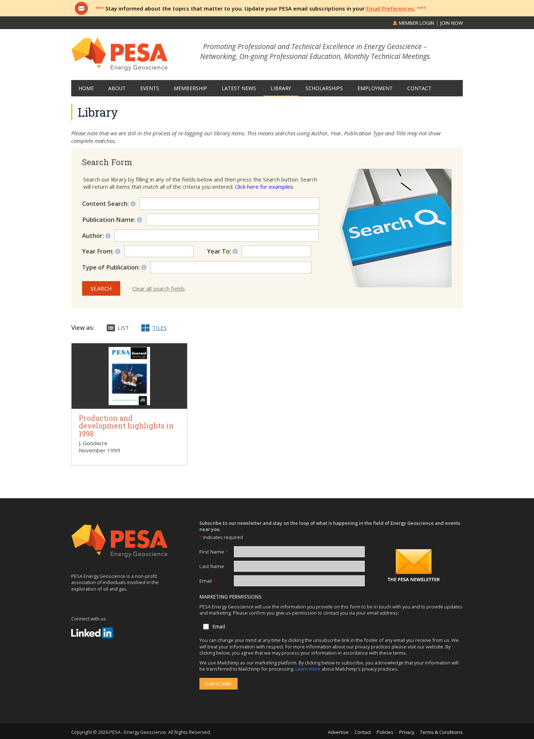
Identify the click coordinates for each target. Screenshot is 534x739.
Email (207, 581)
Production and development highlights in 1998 (126, 426)
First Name (213, 551)
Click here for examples (264, 186)
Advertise (338, 732)
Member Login (415, 23)
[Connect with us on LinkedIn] (93, 632)
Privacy (406, 732)
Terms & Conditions (441, 732)
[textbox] (235, 267)
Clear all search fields (158, 288)
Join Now (451, 23)
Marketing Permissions (230, 597)
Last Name (211, 566)
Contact (363, 732)
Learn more (308, 669)
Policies (385, 732)
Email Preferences (390, 8)
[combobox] (230, 267)
